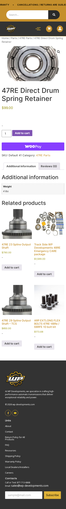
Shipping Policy (12, 456)
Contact (9, 431)
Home (5, 38)
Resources (10, 450)
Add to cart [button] (11, 267)
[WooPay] (33, 146)
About (8, 426)
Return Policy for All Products (15, 438)
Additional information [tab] (21, 166)
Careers (9, 472)
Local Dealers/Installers (17, 467)
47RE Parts (25, 38)
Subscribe (52, 495)
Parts (14, 38)
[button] (59, 52)
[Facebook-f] (8, 413)
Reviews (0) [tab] (49, 166)
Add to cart (22, 133)
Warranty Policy (13, 461)
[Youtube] (15, 413)
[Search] (54, 14)
